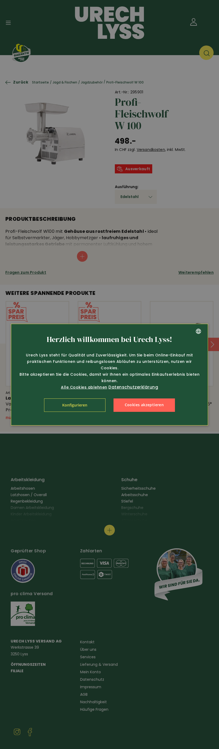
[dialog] (109, 374)
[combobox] (198, 331)
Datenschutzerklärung (133, 387)
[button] (74, 405)
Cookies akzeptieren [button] (144, 404)
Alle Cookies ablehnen (84, 387)
